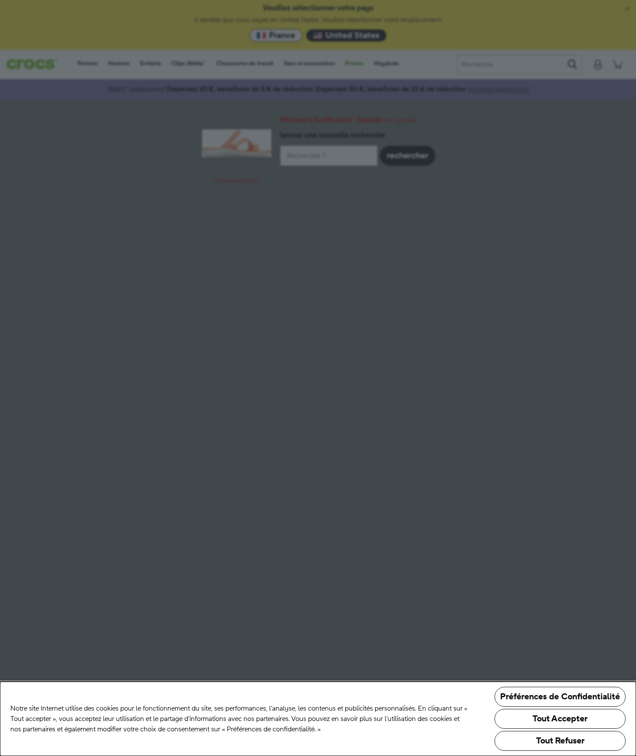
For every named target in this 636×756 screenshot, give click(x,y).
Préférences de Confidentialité (560, 696)
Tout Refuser (560, 740)
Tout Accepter (560, 718)
